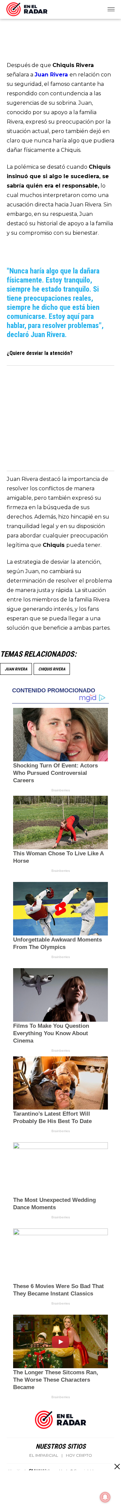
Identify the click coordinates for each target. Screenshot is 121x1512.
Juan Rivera (16, 669)
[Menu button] (111, 9)
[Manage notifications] (105, 1497)
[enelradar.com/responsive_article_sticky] (117, 1466)
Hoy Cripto (79, 1455)
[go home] (26, 8)
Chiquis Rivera (51, 669)
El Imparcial (43, 1455)
